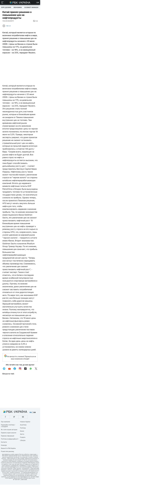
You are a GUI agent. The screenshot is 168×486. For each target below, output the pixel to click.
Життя (22, 434)
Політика (23, 428)
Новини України (25, 421)
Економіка (18, 7)
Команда (4, 445)
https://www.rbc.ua (12, 458)
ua (34, 412)
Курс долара (6, 7)
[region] (20, 69)
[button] (2, 2)
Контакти (4, 442)
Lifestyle (22, 440)
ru (31, 412)
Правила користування (8, 432)
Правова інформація (7, 436)
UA (37, 2)
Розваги (22, 437)
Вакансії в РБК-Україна (8, 448)
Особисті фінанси (31, 7)
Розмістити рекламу (7, 451)
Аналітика (23, 425)
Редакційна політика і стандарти (8, 425)
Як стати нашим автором (9, 429)
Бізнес (22, 431)
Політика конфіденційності (9, 439)
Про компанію (5, 421)
